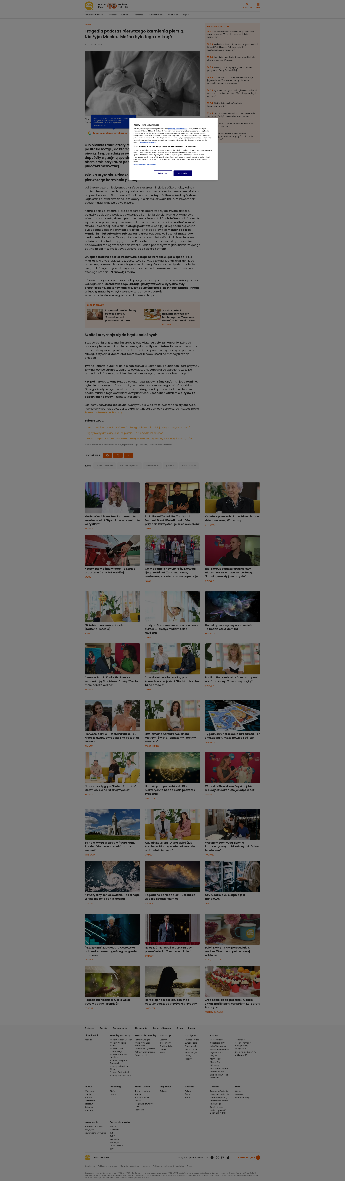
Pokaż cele (162, 173)
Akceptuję (182, 173)
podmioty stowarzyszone (177, 129)
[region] (173, 149)
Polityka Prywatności (148, 142)
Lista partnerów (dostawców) (145, 164)
